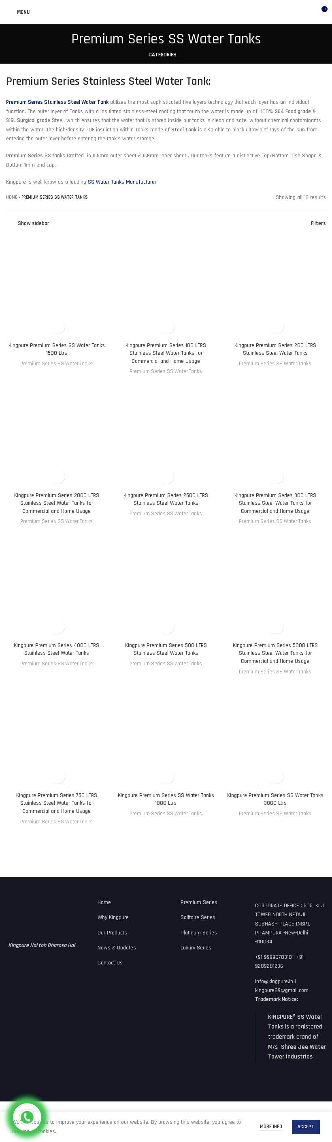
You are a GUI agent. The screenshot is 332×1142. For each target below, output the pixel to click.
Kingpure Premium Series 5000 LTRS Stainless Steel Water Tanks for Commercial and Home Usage (275, 653)
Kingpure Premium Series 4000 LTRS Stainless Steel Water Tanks (56, 649)
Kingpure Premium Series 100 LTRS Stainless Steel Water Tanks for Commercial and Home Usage (166, 353)
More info (271, 1126)
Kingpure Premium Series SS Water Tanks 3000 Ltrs (275, 799)
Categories (163, 55)
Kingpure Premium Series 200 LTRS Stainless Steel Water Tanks (275, 349)
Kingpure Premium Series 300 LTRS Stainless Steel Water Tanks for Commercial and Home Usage (275, 503)
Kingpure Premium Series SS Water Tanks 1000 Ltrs (166, 799)
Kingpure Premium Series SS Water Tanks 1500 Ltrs (57, 349)
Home (11, 197)
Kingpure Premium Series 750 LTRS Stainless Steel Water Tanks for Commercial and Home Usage (56, 803)
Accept (306, 1127)
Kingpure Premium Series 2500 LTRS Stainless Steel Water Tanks (165, 499)
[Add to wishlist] (56, 326)
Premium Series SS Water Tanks (56, 363)
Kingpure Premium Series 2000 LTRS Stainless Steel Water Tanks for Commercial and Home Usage (56, 503)
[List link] (124, 902)
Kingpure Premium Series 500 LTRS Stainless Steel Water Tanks (166, 649)
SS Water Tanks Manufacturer (122, 182)
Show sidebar (33, 223)
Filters (318, 223)
